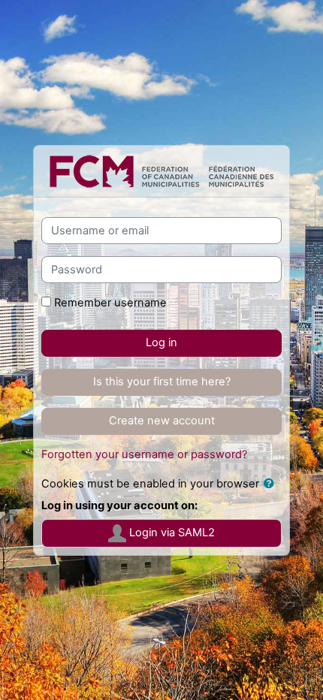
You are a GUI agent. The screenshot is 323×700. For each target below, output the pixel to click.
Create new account (162, 420)
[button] (272, 484)
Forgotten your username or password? (144, 454)
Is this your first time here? (162, 381)
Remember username (110, 302)
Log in (161, 342)
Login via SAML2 (170, 532)
